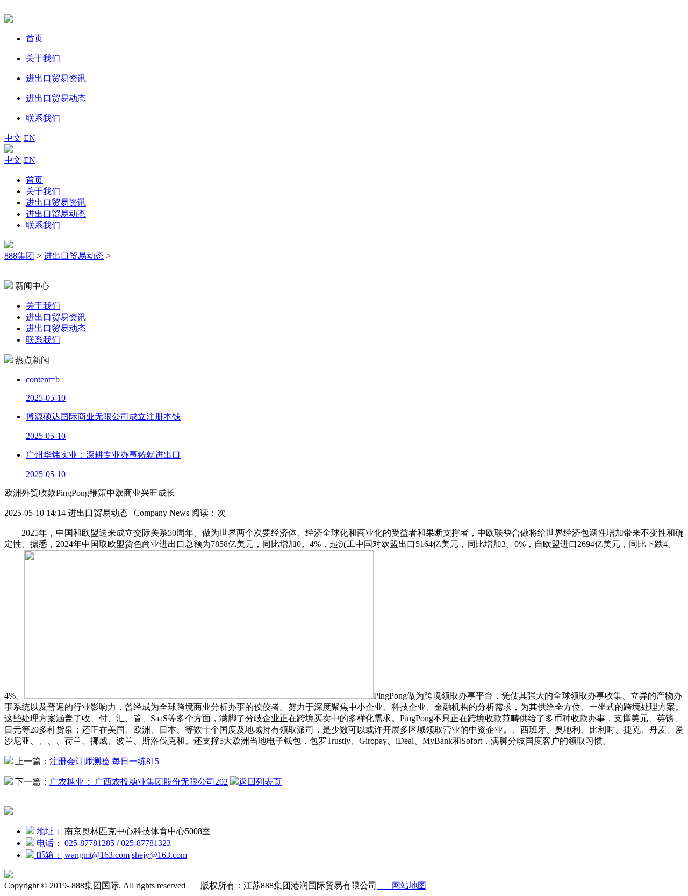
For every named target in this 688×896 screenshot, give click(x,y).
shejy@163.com (159, 854)
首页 (34, 179)
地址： (48, 831)
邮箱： (48, 854)
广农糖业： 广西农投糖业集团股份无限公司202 (138, 781)
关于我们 (43, 191)
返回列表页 (260, 781)
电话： (48, 843)
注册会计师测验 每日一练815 (104, 761)
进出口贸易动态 (56, 213)
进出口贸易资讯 (56, 202)
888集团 (19, 255)
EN (29, 138)
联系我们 (43, 225)
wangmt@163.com (97, 854)
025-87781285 (91, 843)
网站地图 (401, 885)
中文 (13, 138)
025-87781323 (146, 843)
